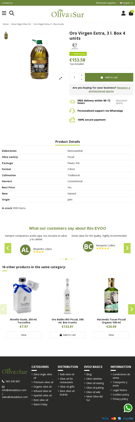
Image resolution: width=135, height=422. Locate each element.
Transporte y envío (120, 384)
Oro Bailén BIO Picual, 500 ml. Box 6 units (67, 321)
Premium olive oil (43, 382)
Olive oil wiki (93, 392)
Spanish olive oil (43, 395)
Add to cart (111, 77)
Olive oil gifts (67, 386)
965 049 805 (13, 381)
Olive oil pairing (95, 387)
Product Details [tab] (67, 142)
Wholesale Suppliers (106, 2)
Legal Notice (120, 390)
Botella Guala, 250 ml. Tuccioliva (23, 321)
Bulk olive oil (67, 374)
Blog (89, 374)
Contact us (7, 2)
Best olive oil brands (67, 392)
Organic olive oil (43, 386)
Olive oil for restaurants (66, 380)
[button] (60, 259)
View (23, 335)
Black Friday (40, 404)
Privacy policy (120, 399)
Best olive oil (41, 400)
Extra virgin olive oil (43, 376)
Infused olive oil (42, 391)
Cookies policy (121, 394)
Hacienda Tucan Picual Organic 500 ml (111, 321)
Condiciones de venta (121, 376)
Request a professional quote (109, 89)
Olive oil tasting (95, 383)
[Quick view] (23, 314)
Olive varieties (94, 378)
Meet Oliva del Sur (94, 398)
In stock (7, 208)
